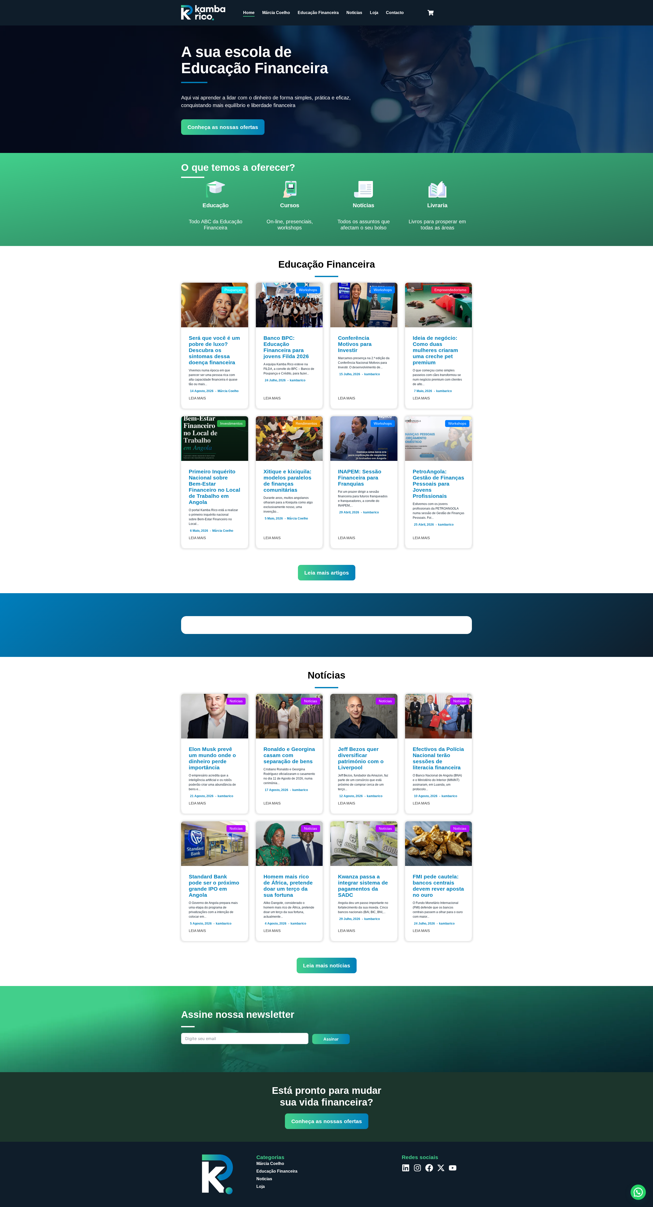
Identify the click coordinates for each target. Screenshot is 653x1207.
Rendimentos (306, 423)
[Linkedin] (406, 1168)
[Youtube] (453, 1168)
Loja (374, 12)
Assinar (330, 1039)
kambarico (297, 380)
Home (249, 12)
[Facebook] (429, 1168)
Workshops (308, 290)
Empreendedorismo (450, 290)
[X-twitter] (441, 1168)
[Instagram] (417, 1168)
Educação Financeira (318, 12)
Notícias (236, 701)
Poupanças (233, 290)
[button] (638, 1192)
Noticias (354, 12)
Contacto (395, 12)
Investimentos (231, 423)
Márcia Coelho (276, 12)
